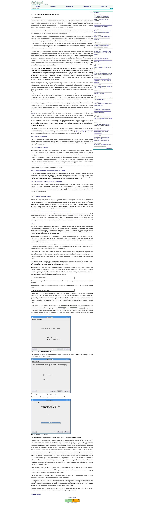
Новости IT (96, 12)
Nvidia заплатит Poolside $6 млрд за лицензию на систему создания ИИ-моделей (102, 53)
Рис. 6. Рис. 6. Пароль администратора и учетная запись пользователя (50, 210)
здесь (90, 281)
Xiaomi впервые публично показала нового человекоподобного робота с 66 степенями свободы (102, 111)
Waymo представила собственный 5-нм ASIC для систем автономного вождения (103, 38)
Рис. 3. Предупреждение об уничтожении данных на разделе (48, 170)
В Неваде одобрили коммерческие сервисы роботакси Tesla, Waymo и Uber (102, 67)
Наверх (74, 497)
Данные (38, 6)
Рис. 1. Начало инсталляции (39, 136)
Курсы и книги (104, 6)
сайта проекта (62, 307)
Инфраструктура (87, 6)
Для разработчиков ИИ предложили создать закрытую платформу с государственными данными (102, 45)
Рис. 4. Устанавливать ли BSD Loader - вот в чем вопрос (46, 181)
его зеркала (73, 307)
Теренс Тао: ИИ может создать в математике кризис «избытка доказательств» (101, 131)
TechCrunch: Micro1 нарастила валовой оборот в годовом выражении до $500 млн (103, 60)
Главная (70, 497)
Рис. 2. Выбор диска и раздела (39, 147)
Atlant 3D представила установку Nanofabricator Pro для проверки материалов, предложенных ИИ (102, 139)
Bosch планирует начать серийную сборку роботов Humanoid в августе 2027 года (102, 80)
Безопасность (69, 6)
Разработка (53, 6)
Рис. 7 (32, 223)
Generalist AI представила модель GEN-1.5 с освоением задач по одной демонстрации (103, 118)
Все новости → (109, 148)
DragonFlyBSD (80, 131)
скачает (33, 113)
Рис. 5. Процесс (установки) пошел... (41, 196)
